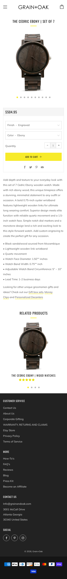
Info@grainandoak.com (17, 503)
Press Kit (8, 481)
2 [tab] (31, 387)
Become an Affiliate (14, 486)
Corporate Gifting (13, 419)
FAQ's (6, 464)
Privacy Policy (11, 436)
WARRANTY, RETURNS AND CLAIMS (25, 424)
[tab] (17, 97)
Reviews (8, 469)
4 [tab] (39, 387)
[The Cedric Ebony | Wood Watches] (33, 346)
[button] (27, 379)
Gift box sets (36, 292)
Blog (6, 475)
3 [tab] (35, 387)
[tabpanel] (33, 62)
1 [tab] (28, 387)
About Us (8, 413)
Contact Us (9, 407)
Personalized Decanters (29, 297)
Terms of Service (12, 441)
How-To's (8, 458)
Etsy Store (9, 430)
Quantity (10, 146)
